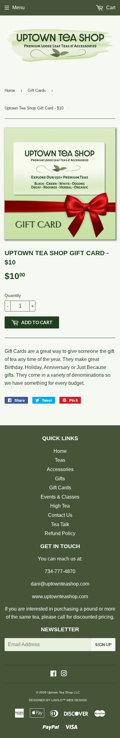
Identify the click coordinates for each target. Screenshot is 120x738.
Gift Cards (37, 90)
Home (10, 90)
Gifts (60, 478)
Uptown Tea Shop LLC (63, 692)
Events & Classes (60, 497)
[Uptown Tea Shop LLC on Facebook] (53, 674)
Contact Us (60, 515)
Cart (110, 7)
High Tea (60, 505)
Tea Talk (60, 524)
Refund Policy (60, 533)
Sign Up (103, 644)
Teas (60, 460)
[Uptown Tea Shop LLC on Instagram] (64, 674)
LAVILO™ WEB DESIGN (68, 700)
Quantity (13, 295)
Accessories (60, 469)
